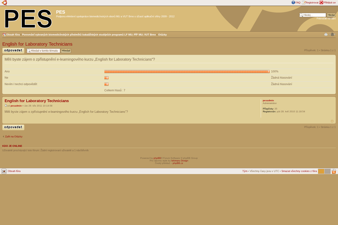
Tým (244, 171)
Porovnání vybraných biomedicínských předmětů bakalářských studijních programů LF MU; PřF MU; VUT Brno (89, 34)
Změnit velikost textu (332, 34)
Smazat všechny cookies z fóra (299, 171)
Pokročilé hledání (326, 18)
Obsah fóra (13, 34)
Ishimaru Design (179, 160)
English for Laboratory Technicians (37, 44)
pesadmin (16, 105)
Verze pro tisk (326, 34)
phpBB (157, 158)
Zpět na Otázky (14, 136)
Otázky (162, 34)
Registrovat (312, 2)
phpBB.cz (178, 163)
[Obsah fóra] (28, 18)
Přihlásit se (330, 2)
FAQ (298, 2)
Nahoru (332, 121)
